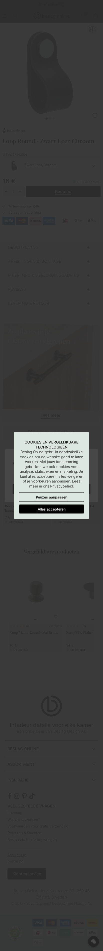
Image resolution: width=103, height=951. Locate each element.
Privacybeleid (61, 486)
